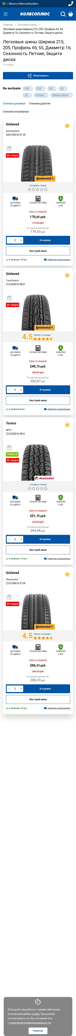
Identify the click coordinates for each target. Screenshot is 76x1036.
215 (39, 88)
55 (51, 88)
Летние (40, 95)
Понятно (38, 1031)
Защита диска (60, 95)
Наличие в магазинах (59, 259)
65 (62, 88)
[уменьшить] (9, 240)
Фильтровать (41, 75)
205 (27, 88)
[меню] (5, 14)
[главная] (35, 14)
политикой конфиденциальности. (30, 1022)
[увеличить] (21, 240)
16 (26, 95)
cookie (36, 1013)
